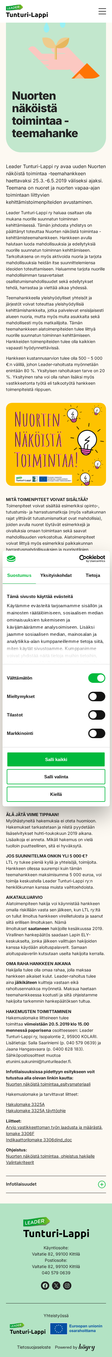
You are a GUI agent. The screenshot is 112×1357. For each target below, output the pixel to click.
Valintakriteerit (20, 1162)
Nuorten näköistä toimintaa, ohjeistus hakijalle (50, 1156)
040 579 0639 (56, 1272)
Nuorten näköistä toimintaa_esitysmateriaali (48, 1084)
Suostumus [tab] (19, 575)
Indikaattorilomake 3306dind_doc (39, 1139)
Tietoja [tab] (93, 575)
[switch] (96, 696)
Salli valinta (56, 776)
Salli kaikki (56, 759)
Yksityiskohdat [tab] (55, 575)
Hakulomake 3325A (25, 1104)
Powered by (75, 1347)
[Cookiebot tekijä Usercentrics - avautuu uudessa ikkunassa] (79, 558)
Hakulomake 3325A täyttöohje (36, 1110)
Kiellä (56, 794)
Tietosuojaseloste (34, 1347)
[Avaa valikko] (102, 11)
